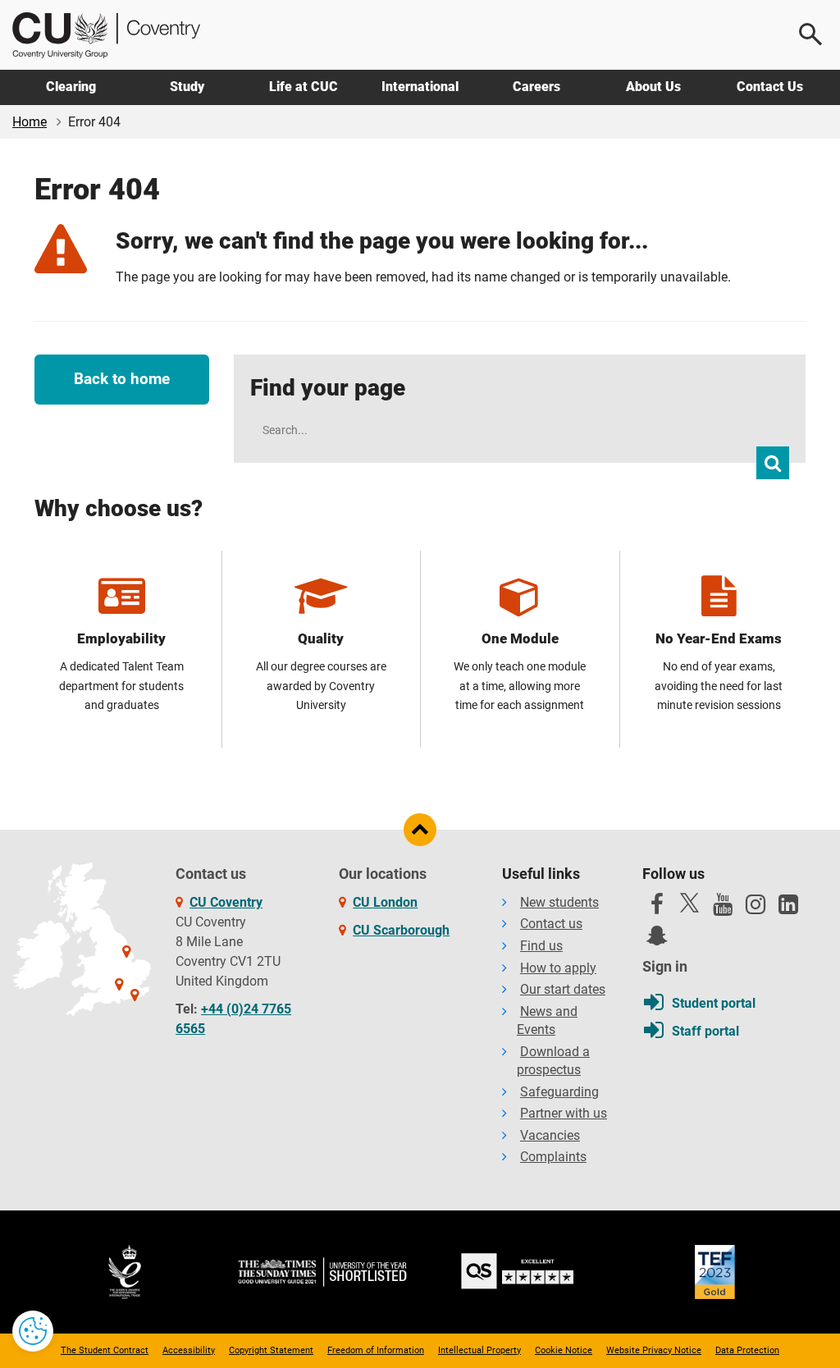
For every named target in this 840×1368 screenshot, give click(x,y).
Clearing (71, 86)
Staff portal (705, 1031)
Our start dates (562, 989)
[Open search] (811, 34)
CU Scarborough (401, 930)
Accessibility (188, 1350)
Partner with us (563, 1113)
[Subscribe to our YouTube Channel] (722, 908)
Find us (541, 946)
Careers (536, 86)
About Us (653, 86)
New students (559, 902)
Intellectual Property (479, 1350)
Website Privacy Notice (653, 1350)
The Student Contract (104, 1350)
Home (29, 122)
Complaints (553, 1156)
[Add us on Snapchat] (657, 939)
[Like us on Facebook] (657, 908)
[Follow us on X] (690, 903)
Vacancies (550, 1135)
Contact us (551, 923)
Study (187, 86)
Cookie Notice (563, 1350)
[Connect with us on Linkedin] (788, 908)
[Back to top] (420, 829)
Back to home (122, 378)
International (420, 86)
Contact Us (770, 86)
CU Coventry (225, 902)
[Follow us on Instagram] (755, 908)
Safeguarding (559, 1092)
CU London (385, 902)
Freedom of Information (375, 1350)
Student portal (714, 1003)
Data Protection (747, 1350)
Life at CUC (303, 86)
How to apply (558, 968)
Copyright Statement (271, 1350)
